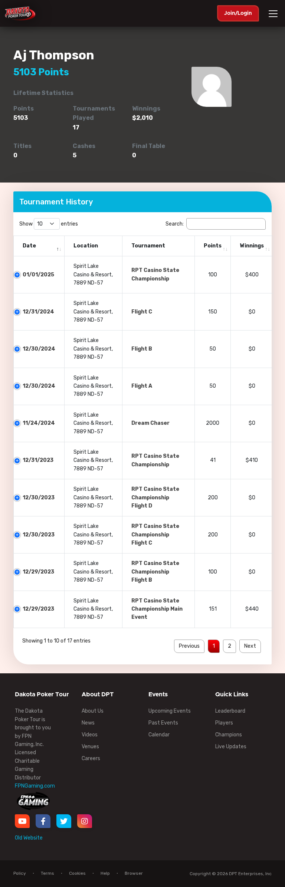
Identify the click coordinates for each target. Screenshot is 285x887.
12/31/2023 (38, 460)
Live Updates (230, 746)
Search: (175, 224)
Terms (47, 873)
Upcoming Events (169, 711)
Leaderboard (230, 711)
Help (105, 873)
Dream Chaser (150, 423)
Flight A (141, 386)
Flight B (141, 349)
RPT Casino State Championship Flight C (155, 534)
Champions (228, 735)
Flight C (141, 312)
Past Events (163, 723)
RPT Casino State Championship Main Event (157, 609)
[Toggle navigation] (274, 14)
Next (250, 646)
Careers (91, 758)
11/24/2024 (39, 423)
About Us (93, 711)
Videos (90, 735)
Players (224, 723)
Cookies (77, 873)
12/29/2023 (38, 572)
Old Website (29, 838)
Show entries (48, 224)
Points (213, 246)
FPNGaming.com (35, 786)
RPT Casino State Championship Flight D (155, 497)
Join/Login (238, 13)
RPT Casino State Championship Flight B (155, 571)
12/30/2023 (39, 498)
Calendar (159, 735)
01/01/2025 (38, 275)
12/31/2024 (38, 312)
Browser (134, 873)
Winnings (252, 246)
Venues (90, 746)
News (88, 723)
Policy (19, 873)
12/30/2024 (39, 349)
